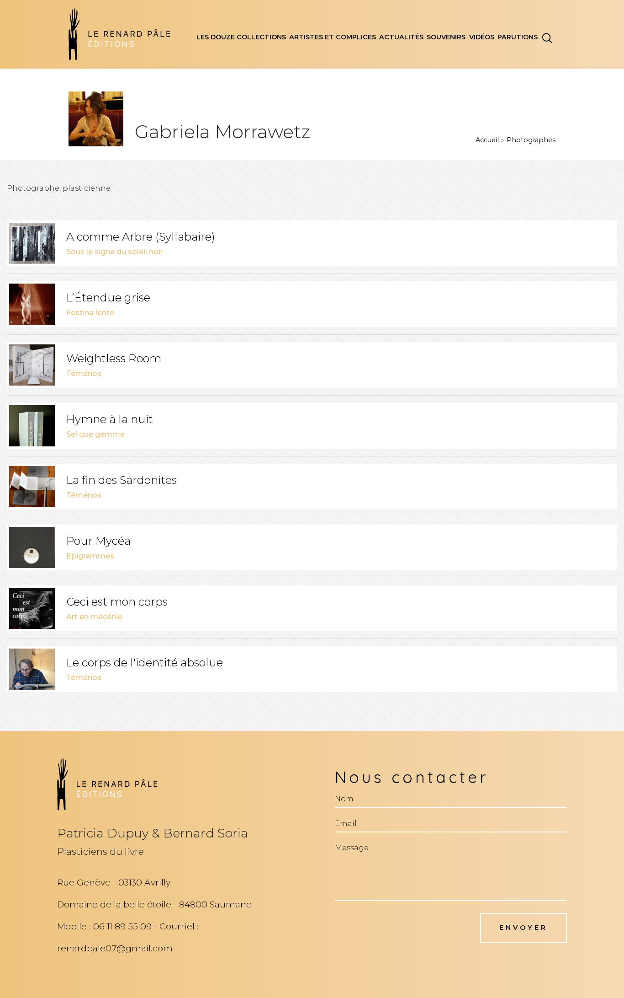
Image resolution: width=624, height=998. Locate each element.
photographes (531, 140)
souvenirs (446, 37)
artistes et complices (332, 37)
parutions (517, 37)
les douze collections (241, 37)
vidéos (481, 37)
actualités (401, 37)
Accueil (487, 140)
